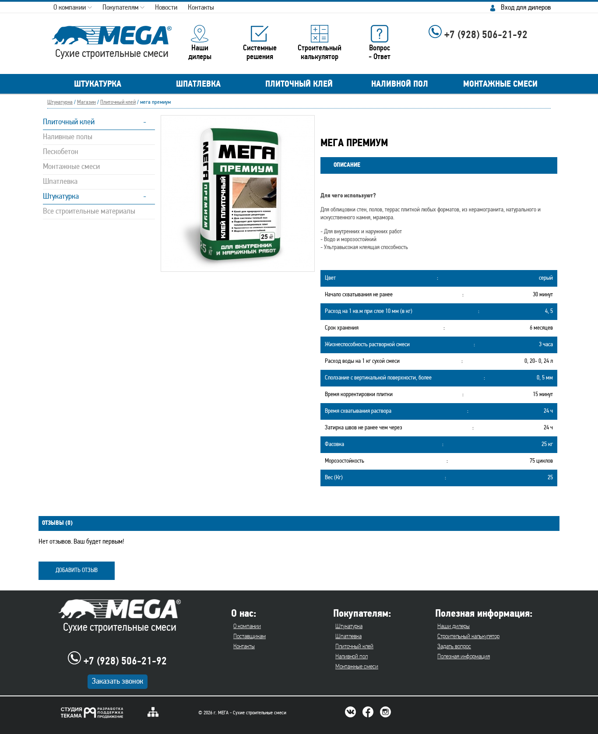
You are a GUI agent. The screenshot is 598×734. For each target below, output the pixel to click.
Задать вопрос (454, 646)
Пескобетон (60, 152)
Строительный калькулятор (468, 636)
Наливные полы (67, 137)
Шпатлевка (60, 182)
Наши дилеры (453, 626)
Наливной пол (351, 656)
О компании (247, 626)
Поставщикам (249, 636)
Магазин (86, 102)
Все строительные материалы (89, 211)
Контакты (244, 646)
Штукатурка (60, 102)
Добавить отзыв (77, 570)
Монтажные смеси (71, 167)
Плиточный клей (118, 102)
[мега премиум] (237, 267)
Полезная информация (463, 656)
